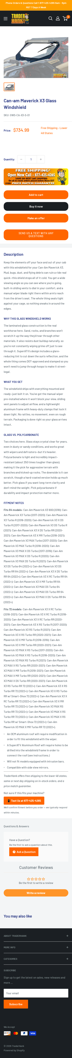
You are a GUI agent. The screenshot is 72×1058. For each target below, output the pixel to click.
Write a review (36, 893)
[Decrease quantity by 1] (21, 159)
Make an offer (36, 218)
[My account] (58, 18)
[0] (65, 18)
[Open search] (51, 18)
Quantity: (9, 159)
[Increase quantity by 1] (41, 159)
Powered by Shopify (14, 1050)
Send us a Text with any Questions (36, 235)
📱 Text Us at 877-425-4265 (24, 800)
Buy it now (36, 206)
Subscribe (16, 1004)
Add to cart (36, 194)
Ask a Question (26, 851)
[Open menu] (5, 18)
